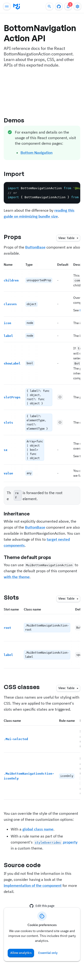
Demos (14, 120)
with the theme (17, 577)
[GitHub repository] (59, 6)
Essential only (48, 953)
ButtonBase (35, 247)
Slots (11, 597)
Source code (22, 865)
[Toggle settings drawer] (77, 6)
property (56, 842)
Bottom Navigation (36, 152)
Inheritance (17, 514)
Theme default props (27, 557)
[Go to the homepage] (16, 6)
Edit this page (44, 906)
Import (14, 173)
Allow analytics (21, 953)
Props (12, 236)
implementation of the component (33, 885)
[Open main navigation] (6, 6)
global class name (37, 829)
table (66, 238)
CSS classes (22, 686)
